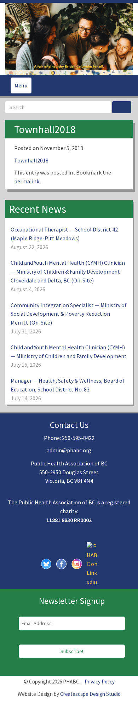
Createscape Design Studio (90, 694)
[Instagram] (76, 563)
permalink (26, 181)
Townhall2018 (31, 160)
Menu (21, 85)
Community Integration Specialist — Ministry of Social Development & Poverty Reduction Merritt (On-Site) (69, 314)
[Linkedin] (92, 563)
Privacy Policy (100, 681)
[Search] (121, 107)
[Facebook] (61, 563)
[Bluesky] (46, 563)
